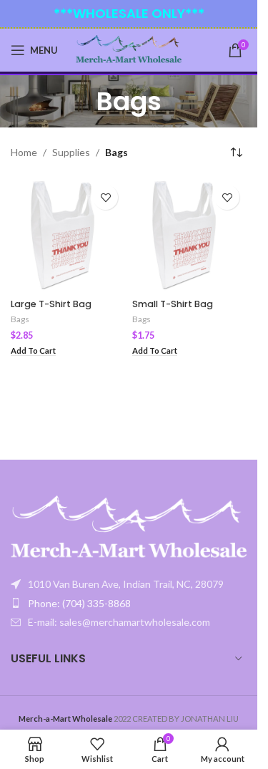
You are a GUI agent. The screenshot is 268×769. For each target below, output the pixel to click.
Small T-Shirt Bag (172, 304)
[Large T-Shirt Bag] (68, 235)
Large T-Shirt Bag (51, 304)
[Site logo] (129, 49)
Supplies (71, 152)
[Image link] (129, 528)
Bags (20, 319)
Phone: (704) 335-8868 (79, 603)
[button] (33, 351)
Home (24, 152)
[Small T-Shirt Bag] (189, 235)
